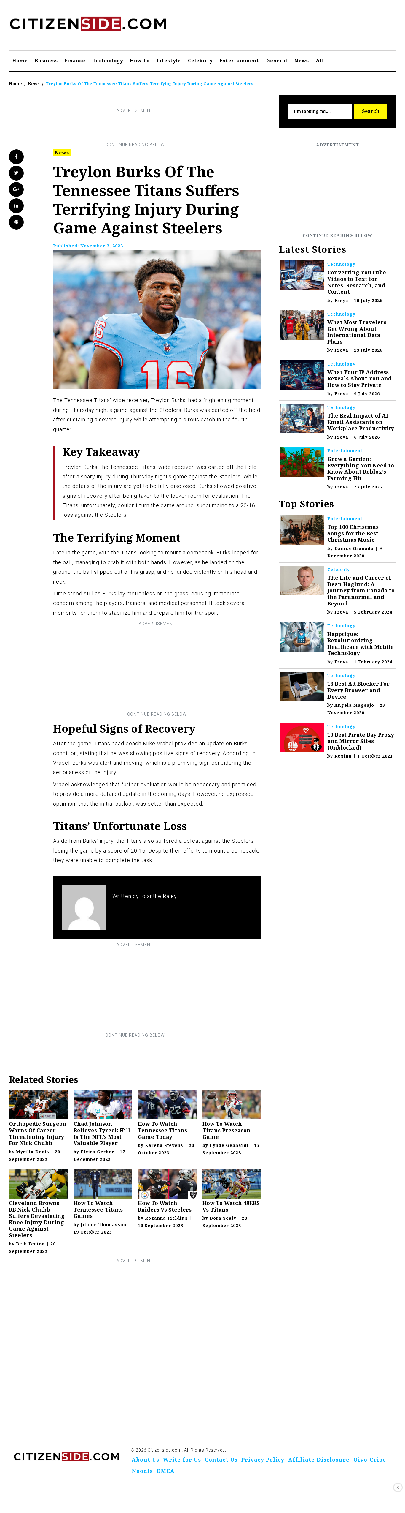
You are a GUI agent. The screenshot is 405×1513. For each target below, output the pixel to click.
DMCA (166, 1470)
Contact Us (221, 1459)
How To (140, 60)
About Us (145, 1459)
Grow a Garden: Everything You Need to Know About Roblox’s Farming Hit (360, 468)
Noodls (142, 1470)
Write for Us (182, 1459)
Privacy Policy (262, 1459)
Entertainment (239, 60)
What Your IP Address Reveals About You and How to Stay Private (359, 378)
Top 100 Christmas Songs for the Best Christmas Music (353, 533)
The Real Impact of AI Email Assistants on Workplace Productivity (360, 422)
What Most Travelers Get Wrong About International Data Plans (356, 332)
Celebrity (200, 60)
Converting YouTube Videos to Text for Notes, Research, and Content (356, 282)
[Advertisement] (135, 127)
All (319, 60)
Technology (108, 60)
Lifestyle (169, 60)
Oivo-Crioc (369, 1459)
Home (20, 60)
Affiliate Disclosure (319, 1459)
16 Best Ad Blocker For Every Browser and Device (358, 690)
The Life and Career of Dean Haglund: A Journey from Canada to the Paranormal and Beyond (361, 590)
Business (46, 60)
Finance (75, 60)
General (276, 60)
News (301, 60)
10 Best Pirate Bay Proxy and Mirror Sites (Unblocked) (360, 741)
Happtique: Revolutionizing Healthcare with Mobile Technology (360, 643)
